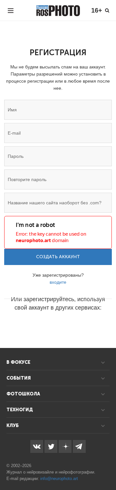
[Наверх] (107, 468)
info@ (45, 478)
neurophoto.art (64, 478)
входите (58, 282)
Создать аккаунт (58, 256)
